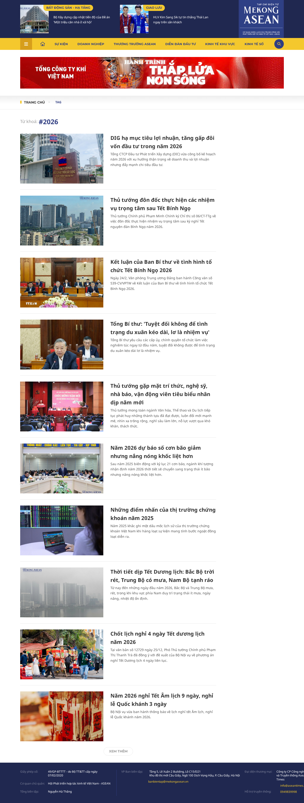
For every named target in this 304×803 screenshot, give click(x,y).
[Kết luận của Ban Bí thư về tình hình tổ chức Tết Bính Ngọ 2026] (61, 282)
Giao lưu (154, 7)
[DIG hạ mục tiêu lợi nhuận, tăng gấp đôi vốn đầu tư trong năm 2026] (61, 159)
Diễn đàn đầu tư (180, 44)
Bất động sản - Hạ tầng (68, 7)
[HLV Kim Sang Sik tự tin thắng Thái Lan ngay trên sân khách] (134, 19)
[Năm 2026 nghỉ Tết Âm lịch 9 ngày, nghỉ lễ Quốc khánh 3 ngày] (61, 716)
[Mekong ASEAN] (261, 18)
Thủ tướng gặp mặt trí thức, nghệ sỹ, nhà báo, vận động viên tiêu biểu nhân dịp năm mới (160, 394)
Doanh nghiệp (90, 44)
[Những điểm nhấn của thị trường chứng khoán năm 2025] (61, 530)
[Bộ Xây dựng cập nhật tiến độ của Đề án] (34, 19)
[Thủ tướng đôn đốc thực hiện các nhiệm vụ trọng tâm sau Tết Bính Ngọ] (61, 221)
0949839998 (288, 792)
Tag (58, 102)
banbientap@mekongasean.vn (168, 781)
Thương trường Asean (135, 44)
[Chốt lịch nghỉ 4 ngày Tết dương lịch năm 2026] (61, 654)
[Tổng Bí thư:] (61, 344)
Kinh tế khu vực (220, 44)
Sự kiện (61, 44)
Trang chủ (34, 102)
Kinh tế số (254, 44)
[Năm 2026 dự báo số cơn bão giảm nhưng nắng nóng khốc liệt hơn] (61, 468)
